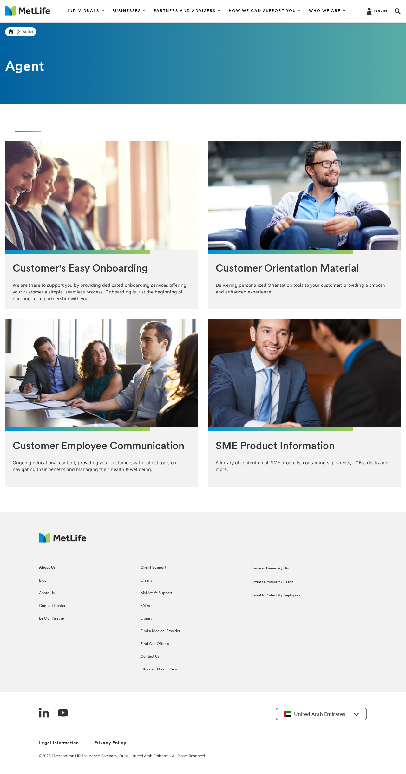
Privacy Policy (110, 743)
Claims (146, 580)
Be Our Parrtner (52, 619)
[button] (86, 11)
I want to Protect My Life (270, 568)
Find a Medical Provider (160, 631)
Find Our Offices (155, 644)
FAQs (145, 606)
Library (146, 619)
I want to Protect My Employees (276, 595)
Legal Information (59, 743)
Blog (43, 580)
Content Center (52, 606)
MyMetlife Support (156, 593)
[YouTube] (63, 713)
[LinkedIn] (44, 713)
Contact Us (150, 657)
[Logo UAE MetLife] (62, 541)
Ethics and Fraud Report (161, 669)
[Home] (11, 32)
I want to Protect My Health (272, 582)
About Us (47, 593)
